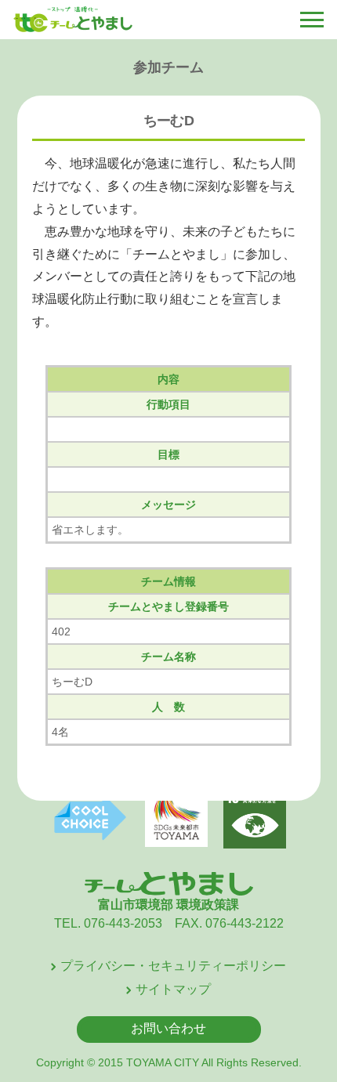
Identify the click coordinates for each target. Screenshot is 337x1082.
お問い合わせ (168, 1028)
